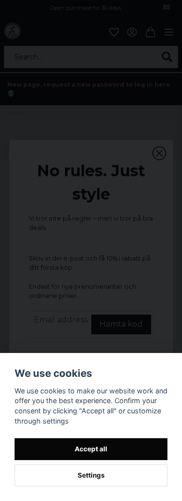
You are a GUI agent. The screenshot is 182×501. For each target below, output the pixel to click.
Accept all (91, 449)
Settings (91, 475)
